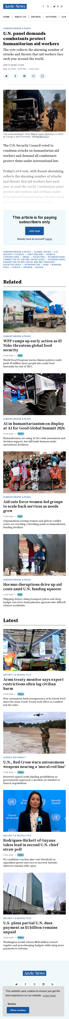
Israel (26, 257)
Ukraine (27, 267)
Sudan (16, 267)
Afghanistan (32, 264)
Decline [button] (12, 1004)
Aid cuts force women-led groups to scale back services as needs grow (33, 506)
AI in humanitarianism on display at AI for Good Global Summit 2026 (34, 426)
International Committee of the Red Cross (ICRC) (34, 258)
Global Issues (42, 252)
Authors (51, 17)
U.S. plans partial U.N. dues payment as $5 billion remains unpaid (30, 928)
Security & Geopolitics (17, 675)
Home (6, 17)
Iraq (46, 264)
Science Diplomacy (14, 757)
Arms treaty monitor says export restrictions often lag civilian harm (33, 684)
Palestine (39, 257)
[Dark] (44, 6)
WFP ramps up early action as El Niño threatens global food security (32, 346)
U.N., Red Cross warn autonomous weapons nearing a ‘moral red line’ (34, 764)
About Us (20, 17)
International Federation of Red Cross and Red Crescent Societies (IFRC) (34, 262)
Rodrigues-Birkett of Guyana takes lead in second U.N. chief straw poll (30, 845)
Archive (36, 17)
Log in (48, 239)
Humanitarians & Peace (17, 28)
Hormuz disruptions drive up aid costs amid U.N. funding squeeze (32, 587)
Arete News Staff (13, 65)
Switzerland (35, 254)
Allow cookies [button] (18, 1010)
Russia (39, 267)
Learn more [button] (49, 995)
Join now (34, 231)
